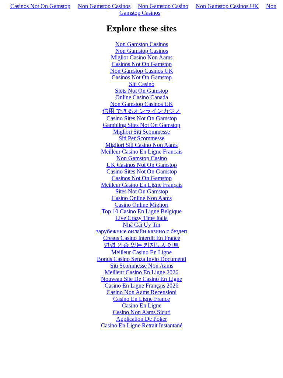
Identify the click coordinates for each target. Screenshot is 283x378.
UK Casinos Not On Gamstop (141, 165)
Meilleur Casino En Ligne (141, 252)
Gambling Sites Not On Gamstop (141, 125)
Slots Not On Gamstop (141, 90)
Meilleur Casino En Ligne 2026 (141, 272)
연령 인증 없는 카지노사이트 (141, 245)
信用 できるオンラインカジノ (141, 111)
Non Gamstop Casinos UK (227, 6)
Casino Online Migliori (141, 205)
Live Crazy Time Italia (141, 218)
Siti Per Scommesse (141, 138)
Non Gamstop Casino (163, 6)
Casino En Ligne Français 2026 (141, 285)
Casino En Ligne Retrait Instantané (141, 325)
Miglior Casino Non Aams (141, 57)
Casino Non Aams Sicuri (142, 312)
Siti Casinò (141, 84)
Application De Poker (141, 319)
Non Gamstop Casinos (104, 6)
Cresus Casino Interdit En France (141, 238)
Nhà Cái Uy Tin (141, 224)
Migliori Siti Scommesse (141, 131)
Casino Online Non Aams (142, 198)
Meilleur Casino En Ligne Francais (141, 151)
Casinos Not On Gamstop (40, 6)
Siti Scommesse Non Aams (141, 265)
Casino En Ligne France (141, 299)
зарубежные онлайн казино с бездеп (141, 231)
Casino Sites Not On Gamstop (141, 118)
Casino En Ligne (141, 305)
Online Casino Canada (141, 97)
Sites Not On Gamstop (141, 191)
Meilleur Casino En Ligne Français (141, 185)
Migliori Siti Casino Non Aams (141, 145)
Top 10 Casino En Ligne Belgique (142, 211)
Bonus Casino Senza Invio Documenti (141, 259)
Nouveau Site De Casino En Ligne (141, 279)
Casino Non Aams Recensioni (141, 292)
